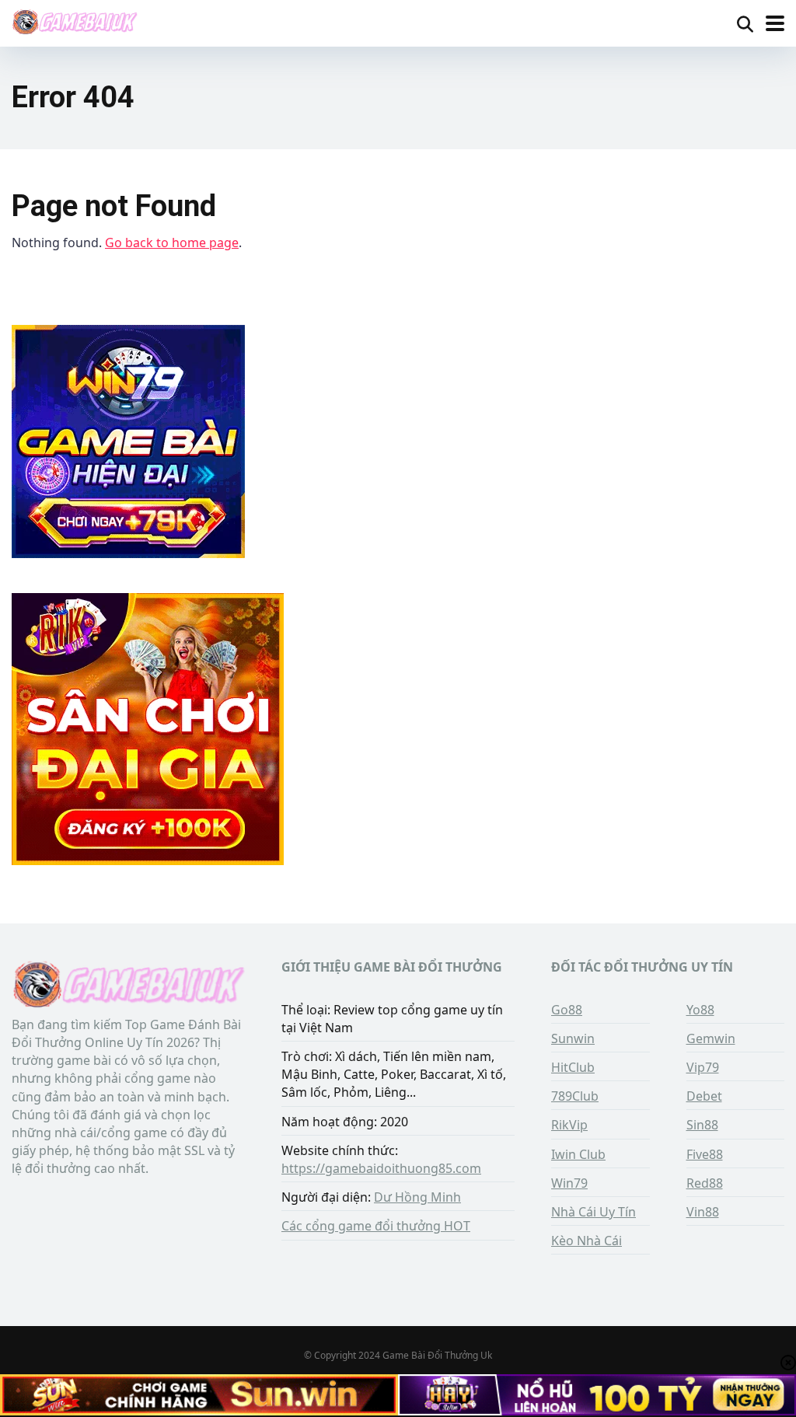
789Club (575, 1096)
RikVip (569, 1124)
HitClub (573, 1067)
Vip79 (702, 1067)
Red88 (704, 1183)
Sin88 (702, 1124)
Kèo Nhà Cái (586, 1240)
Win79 (569, 1183)
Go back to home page (172, 242)
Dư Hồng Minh (417, 1197)
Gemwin (710, 1038)
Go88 (566, 1009)
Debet (704, 1096)
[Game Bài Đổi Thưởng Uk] (75, 21)
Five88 (704, 1154)
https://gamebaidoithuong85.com (381, 1168)
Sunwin (573, 1038)
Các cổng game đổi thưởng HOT (375, 1225)
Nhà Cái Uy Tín (593, 1211)
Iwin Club (578, 1154)
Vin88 (702, 1211)
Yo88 (700, 1009)
